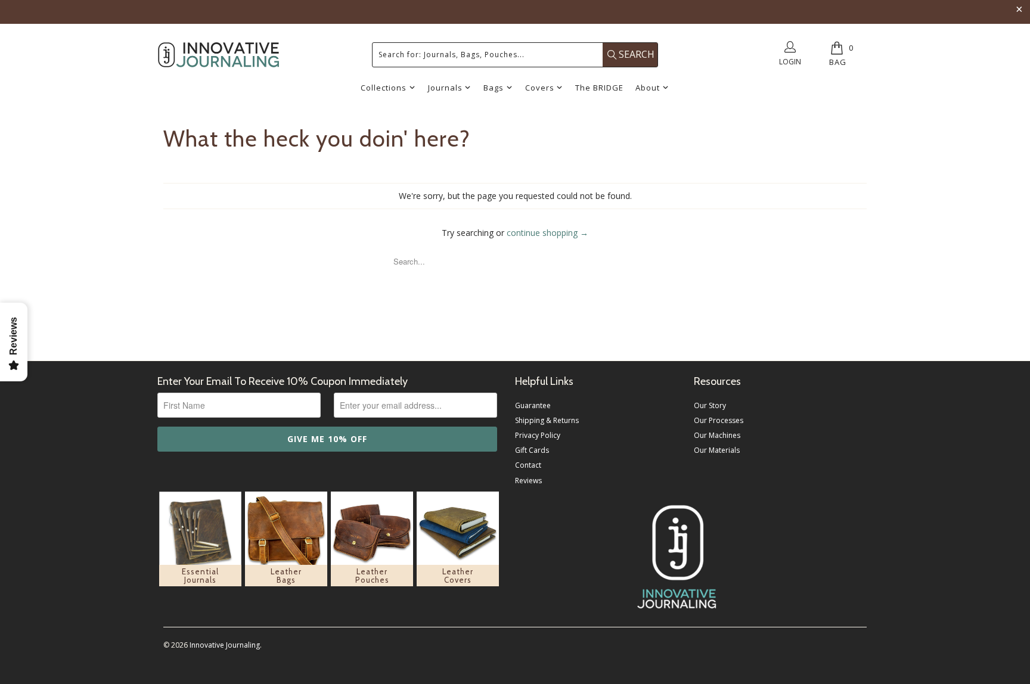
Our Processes (718, 420)
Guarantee (533, 405)
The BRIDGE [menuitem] (599, 87)
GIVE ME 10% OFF (327, 438)
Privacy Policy (537, 435)
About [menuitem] (647, 87)
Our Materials (717, 450)
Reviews (528, 480)
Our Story (710, 405)
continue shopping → (547, 232)
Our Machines (717, 435)
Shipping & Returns (547, 420)
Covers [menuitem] (539, 87)
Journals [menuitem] (445, 87)
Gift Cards (532, 450)
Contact (528, 465)
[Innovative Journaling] (218, 55)
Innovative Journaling (225, 645)
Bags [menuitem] (493, 87)
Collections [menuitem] (384, 87)
